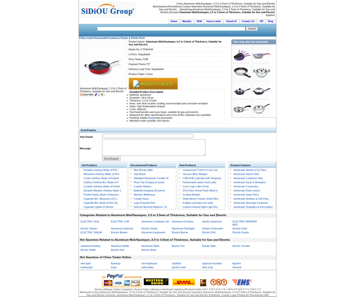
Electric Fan (178, 246)
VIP (261, 21)
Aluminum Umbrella (122, 228)
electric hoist (179, 267)
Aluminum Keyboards (153, 232)
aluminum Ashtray (90, 246)
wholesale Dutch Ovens (247, 190)
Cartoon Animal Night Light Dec (200, 207)
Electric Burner (180, 232)
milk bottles (147, 267)
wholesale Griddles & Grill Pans (251, 198)
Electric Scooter (241, 246)
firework (237, 267)
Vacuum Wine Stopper (195, 174)
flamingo (116, 263)
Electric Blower (119, 232)
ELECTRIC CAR (120, 221)
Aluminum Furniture (183, 221)
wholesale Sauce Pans (246, 174)
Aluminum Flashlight (183, 228)
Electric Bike (209, 246)
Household (100, 38)
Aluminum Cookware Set (155, 221)
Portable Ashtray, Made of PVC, (101, 170)
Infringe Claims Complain (118, 289)
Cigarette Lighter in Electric (99, 207)
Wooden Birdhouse (144, 194)
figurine (237, 263)
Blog (270, 21)
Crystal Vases (141, 198)
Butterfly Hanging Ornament (149, 190)
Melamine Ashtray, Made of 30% (102, 174)
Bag (150, 117)
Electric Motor (149, 250)
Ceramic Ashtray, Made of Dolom (102, 186)
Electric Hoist (240, 228)
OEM (199, 21)
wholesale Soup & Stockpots (249, 182)
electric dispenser (212, 221)
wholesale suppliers (172, 289)
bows (114, 267)
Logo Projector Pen (144, 202)
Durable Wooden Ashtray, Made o (102, 190)
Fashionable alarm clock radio (200, 182)
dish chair (207, 267)
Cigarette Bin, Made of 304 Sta (101, 202)
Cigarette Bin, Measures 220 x (101, 198)
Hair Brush (140, 174)
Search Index (141, 289)
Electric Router (241, 232)
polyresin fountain (212, 263)
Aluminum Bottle (120, 246)
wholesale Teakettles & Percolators (253, 207)
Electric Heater (149, 228)
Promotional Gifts (259, 295)
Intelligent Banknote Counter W (151, 178)
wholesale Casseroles (246, 186)
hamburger (87, 267)
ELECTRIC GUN (90, 221)
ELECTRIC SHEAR (91, 232)
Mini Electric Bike (143, 170)
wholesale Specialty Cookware (251, 202)
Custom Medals (191, 194)
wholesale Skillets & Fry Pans (250, 170)
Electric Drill (209, 232)
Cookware (114, 38)
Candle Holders (142, 186)
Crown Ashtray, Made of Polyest (101, 178)
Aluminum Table (150, 246)
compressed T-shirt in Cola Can (200, 170)
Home (174, 21)
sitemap (155, 289)
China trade (85, 38)
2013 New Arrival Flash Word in (200, 190)
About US (231, 21)
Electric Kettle (88, 250)
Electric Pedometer (212, 228)
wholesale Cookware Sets (248, 178)
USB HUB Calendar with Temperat (202, 178)
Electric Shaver (89, 228)
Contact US (248, 21)
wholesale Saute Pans (246, 194)
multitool (176, 263)
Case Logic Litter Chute (196, 186)
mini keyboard (149, 263)
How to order (213, 21)
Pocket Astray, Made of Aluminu (101, 194)
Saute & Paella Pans (133, 38)
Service (98, 289)
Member (187, 21)
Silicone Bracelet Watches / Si (150, 207)
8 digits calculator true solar (198, 202)
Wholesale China (89, 292)
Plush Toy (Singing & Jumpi (149, 182)
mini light (86, 263)
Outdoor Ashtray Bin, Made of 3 (101, 182)
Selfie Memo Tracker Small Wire (200, 198)
